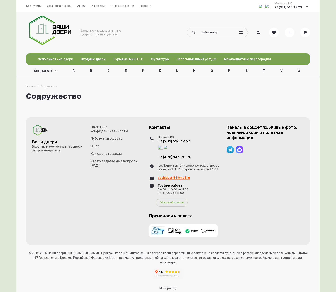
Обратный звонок (172, 202)
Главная (31, 86)
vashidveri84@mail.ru (174, 177)
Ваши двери (44, 142)
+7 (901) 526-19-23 (288, 7)
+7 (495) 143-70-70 (174, 157)
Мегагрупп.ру (168, 288)
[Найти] (194, 32)
